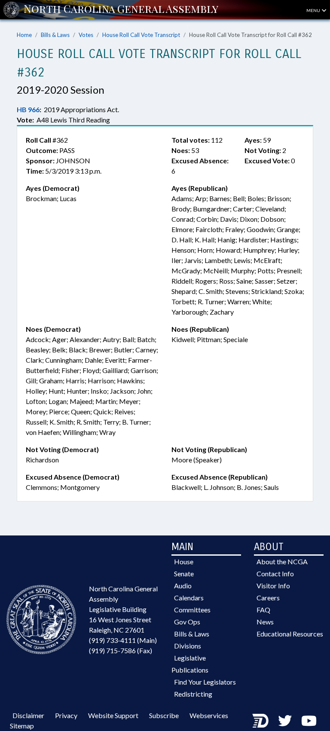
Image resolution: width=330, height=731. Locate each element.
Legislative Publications (189, 664)
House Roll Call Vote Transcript (141, 34)
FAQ (263, 610)
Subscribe (164, 715)
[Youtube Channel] (309, 720)
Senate (184, 573)
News (265, 622)
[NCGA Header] (121, 9)
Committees (192, 610)
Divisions (187, 646)
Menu (313, 10)
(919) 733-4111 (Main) (123, 640)
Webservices (208, 715)
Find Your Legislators (205, 682)
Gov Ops (187, 622)
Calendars (189, 597)
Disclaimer (28, 715)
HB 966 (28, 109)
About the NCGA (282, 561)
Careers (268, 597)
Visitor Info (273, 585)
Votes (86, 34)
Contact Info (275, 573)
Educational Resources (290, 634)
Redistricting (193, 694)
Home (24, 34)
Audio (183, 585)
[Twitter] (285, 720)
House (183, 561)
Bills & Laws (55, 34)
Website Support (113, 715)
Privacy (66, 715)
